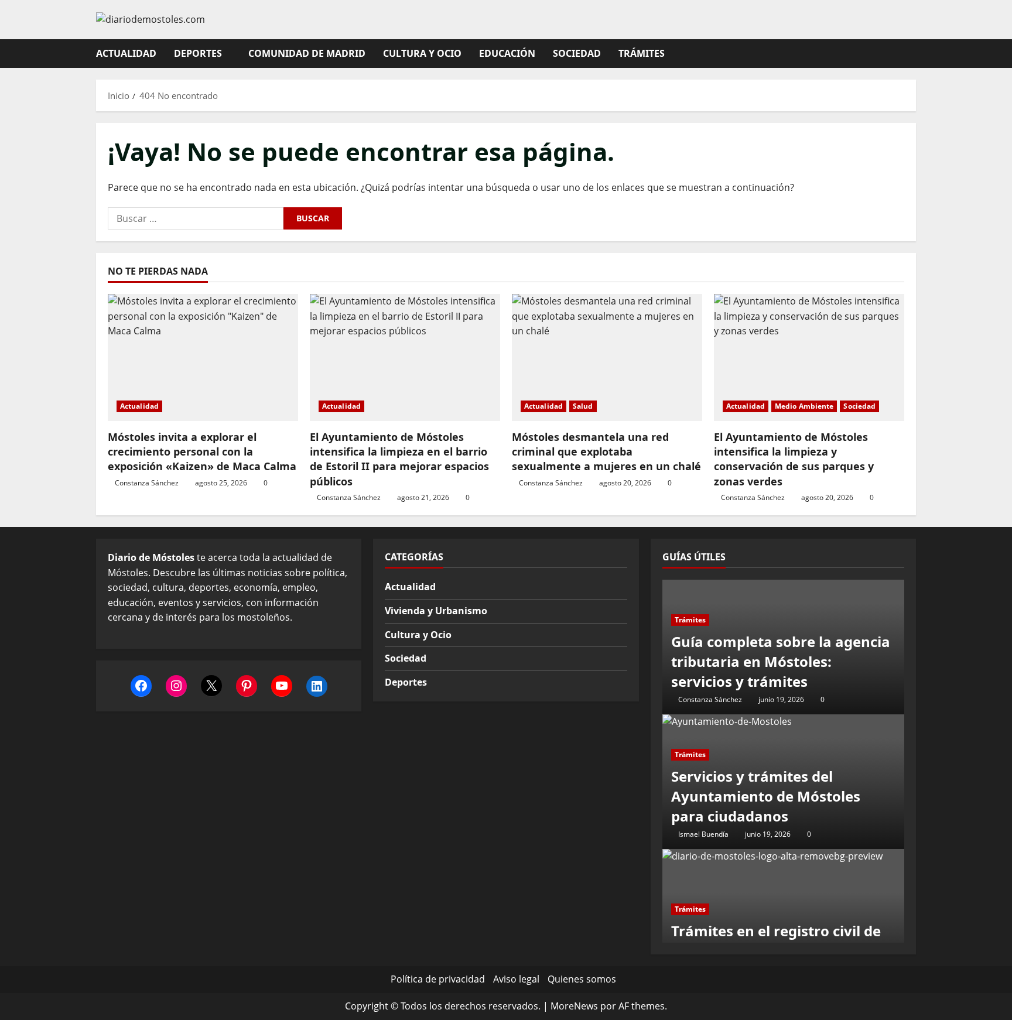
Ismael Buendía (703, 834)
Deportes (198, 53)
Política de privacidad (438, 979)
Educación (507, 53)
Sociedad (577, 53)
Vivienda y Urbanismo (436, 610)
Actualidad (126, 53)
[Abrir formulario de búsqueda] (912, 53)
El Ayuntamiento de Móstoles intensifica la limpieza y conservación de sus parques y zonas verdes (794, 459)
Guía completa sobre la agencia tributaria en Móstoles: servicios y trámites (780, 661)
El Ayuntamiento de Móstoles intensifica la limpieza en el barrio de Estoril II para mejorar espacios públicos (399, 459)
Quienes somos (582, 979)
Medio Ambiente (804, 406)
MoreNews (574, 1006)
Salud (583, 406)
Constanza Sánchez (147, 483)
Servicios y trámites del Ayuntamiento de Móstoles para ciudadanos (765, 795)
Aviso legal (516, 979)
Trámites (641, 53)
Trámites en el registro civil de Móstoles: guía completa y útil (776, 940)
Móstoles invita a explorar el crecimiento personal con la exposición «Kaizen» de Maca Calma (202, 451)
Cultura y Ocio (422, 53)
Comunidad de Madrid (306, 53)
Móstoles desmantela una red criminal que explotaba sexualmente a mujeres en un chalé (606, 451)
